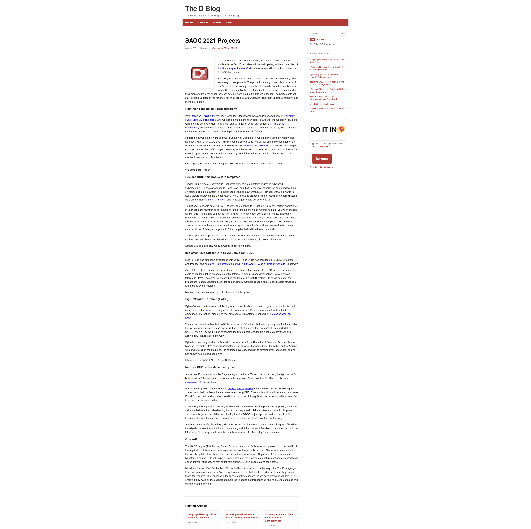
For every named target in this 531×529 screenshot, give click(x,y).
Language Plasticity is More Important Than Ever (202, 516)
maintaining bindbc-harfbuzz (200, 382)
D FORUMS (203, 22)
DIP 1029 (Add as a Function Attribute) (261, 263)
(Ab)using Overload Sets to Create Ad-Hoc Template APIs (241, 516)
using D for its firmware (198, 310)
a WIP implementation (221, 263)
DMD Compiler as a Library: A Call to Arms (326, 110)
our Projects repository (240, 388)
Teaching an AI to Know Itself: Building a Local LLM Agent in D (327, 83)
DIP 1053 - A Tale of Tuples (322, 103)
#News (227, 47)
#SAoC (234, 47)
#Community (217, 47)
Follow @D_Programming (324, 44)
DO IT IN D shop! (320, 146)
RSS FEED (318, 39)
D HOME (189, 22)
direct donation (326, 167)
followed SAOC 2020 (203, 116)
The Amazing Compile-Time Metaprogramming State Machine (325, 98)
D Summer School (215, 199)
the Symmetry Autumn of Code (235, 68)
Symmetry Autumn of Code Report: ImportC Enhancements (279, 517)
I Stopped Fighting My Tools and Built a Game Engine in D (327, 90)
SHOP (229, 22)
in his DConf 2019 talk (256, 145)
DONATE (217, 22)
